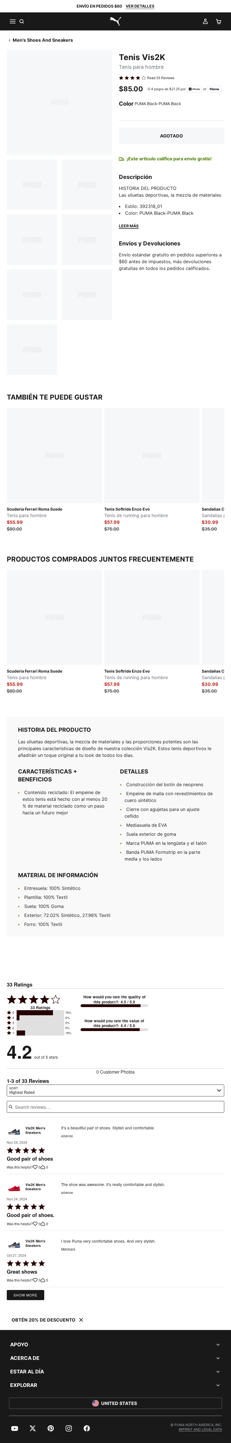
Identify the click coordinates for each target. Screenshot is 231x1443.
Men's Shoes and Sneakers (43, 40)
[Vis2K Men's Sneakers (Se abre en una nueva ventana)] (14, 1131)
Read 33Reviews (160, 78)
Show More (25, 1295)
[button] (40, 1012)
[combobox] (115, 1090)
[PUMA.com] (115, 21)
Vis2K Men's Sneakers (35, 1130)
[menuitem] (14, 1428)
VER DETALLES (140, 6)
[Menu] (12, 21)
